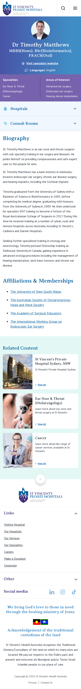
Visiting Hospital (14, 524)
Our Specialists (13, 545)
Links (9, 513)
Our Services (12, 538)
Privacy (33, 682)
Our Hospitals (13, 531)
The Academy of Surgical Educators (35, 313)
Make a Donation (15, 558)
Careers (9, 552)
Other (9, 579)
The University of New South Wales (35, 291)
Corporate (10, 565)
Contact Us (47, 682)
